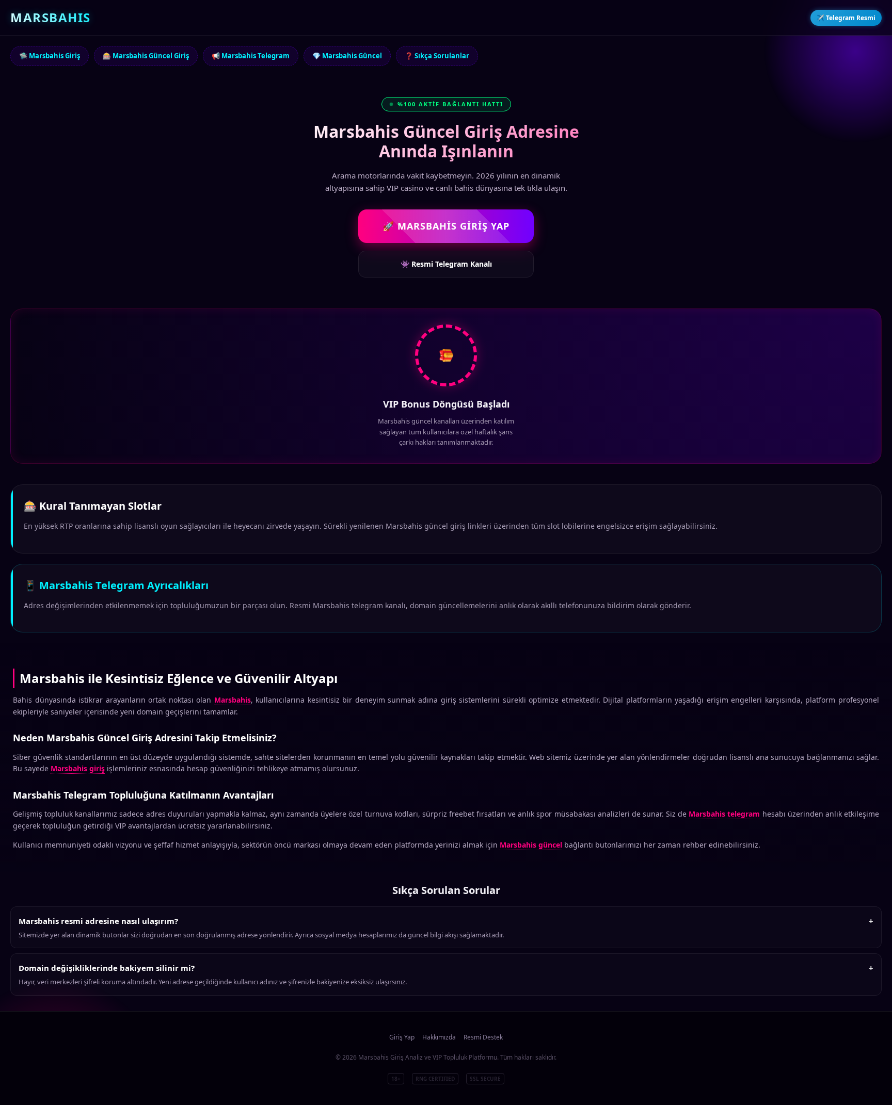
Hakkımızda (439, 1037)
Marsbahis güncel (531, 845)
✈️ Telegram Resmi (846, 17)
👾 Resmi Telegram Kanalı (446, 264)
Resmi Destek (483, 1037)
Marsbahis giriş (78, 768)
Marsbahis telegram (724, 814)
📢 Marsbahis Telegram (251, 55)
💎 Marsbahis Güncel (347, 55)
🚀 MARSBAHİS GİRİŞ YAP (446, 226)
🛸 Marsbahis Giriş (49, 55)
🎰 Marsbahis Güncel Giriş (146, 55)
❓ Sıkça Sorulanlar (437, 55)
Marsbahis (232, 700)
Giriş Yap (402, 1037)
